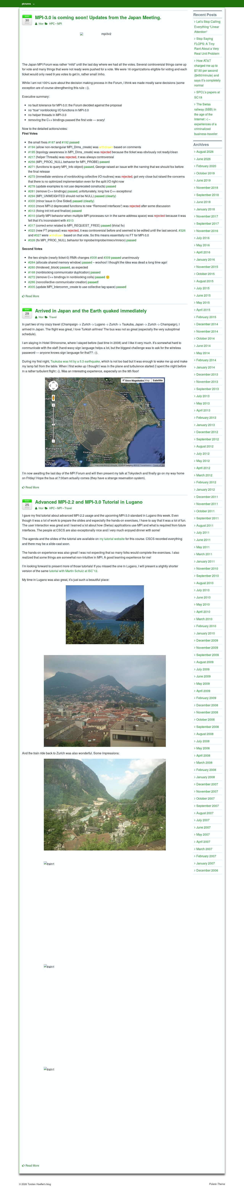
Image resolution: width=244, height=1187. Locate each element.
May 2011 (203, 547)
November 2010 (207, 568)
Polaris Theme (217, 1184)
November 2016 (207, 230)
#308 (93, 257)
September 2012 (207, 439)
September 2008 (207, 726)
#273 (31, 176)
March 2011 (204, 554)
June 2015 (203, 295)
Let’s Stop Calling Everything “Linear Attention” (207, 26)
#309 (107, 257)
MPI (59, 23)
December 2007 (207, 784)
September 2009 (207, 655)
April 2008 (203, 755)
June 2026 (203, 159)
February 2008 (206, 769)
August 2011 (205, 525)
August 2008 (205, 734)
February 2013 (206, 417)
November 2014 (207, 331)
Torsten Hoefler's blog (39, 1184)
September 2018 (207, 195)
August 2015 (205, 281)
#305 (31, 287)
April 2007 (203, 841)
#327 (37, 235)
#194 (31, 147)
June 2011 (203, 539)
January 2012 (205, 489)
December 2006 (207, 870)
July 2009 (202, 669)
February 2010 (206, 626)
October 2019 (205, 173)
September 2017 (207, 223)
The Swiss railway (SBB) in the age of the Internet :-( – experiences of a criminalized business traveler (205, 119)
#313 (31, 210)
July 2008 (202, 741)
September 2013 (207, 389)
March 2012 (204, 475)
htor (40, 23)
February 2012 (206, 482)
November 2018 (207, 187)
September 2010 (207, 575)
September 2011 (207, 518)
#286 (31, 282)
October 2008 (205, 719)
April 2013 (203, 410)
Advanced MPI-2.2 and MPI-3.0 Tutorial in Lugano (89, 501)
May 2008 (203, 748)
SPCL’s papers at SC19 (207, 94)
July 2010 (202, 590)
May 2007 (203, 834)
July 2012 (202, 453)
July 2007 (202, 820)
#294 (31, 196)
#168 (31, 272)
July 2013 (202, 396)
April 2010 (203, 611)
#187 (51, 142)
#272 (31, 277)
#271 (31, 166)
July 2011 (202, 532)
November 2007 (207, 791)
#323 (31, 230)
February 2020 (206, 166)
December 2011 (207, 496)
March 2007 (204, 849)
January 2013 (205, 425)
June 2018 (203, 202)
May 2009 (203, 683)
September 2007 (207, 805)
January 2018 (205, 209)
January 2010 (205, 633)
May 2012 (203, 461)
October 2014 (205, 338)
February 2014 (206, 360)
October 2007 (205, 798)
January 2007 (205, 863)
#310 (31, 215)
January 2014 (205, 367)
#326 (182, 230)
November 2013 (207, 381)
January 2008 (205, 777)
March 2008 (204, 762)
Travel (53, 317)
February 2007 (206, 856)
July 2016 (202, 238)
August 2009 (205, 662)
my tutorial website (112, 539)
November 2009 (207, 647)
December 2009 (207, 640)
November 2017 (207, 216)
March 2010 (204, 619)
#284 (31, 262)
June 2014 (203, 345)
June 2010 (203, 597)
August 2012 (205, 446)
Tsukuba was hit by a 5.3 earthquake (75, 361)
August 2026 (205, 151)
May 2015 (203, 302)
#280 (31, 267)
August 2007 (205, 813)
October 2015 (205, 274)
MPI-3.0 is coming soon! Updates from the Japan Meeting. (98, 17)
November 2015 (207, 266)
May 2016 (203, 245)
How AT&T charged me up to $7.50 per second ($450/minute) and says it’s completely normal (207, 72)
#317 (31, 225)
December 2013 (207, 374)
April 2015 (203, 309)
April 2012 (203, 468)
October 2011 (205, 511)
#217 (31, 157)
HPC (52, 23)
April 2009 (203, 691)
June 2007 (203, 827)
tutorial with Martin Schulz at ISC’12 (73, 571)
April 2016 (203, 252)
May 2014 (203, 353)
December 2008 (207, 705)
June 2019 (203, 180)
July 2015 (202, 288)
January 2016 (205, 259)
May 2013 (203, 403)
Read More (32, 296)
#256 (31, 161)
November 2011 (207, 504)
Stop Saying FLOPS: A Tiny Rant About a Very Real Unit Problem (206, 46)
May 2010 (203, 604)
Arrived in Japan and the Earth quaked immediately (91, 310)
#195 (31, 152)
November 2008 (207, 712)
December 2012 (207, 432)
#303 (31, 206)
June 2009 (203, 676)
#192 (65, 142)
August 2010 (205, 583)
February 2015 (206, 317)
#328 (31, 240)
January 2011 (205, 561)
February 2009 (206, 698)
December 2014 (207, 324)
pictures (26, 3)
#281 (31, 191)
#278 (31, 186)
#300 (31, 201)
